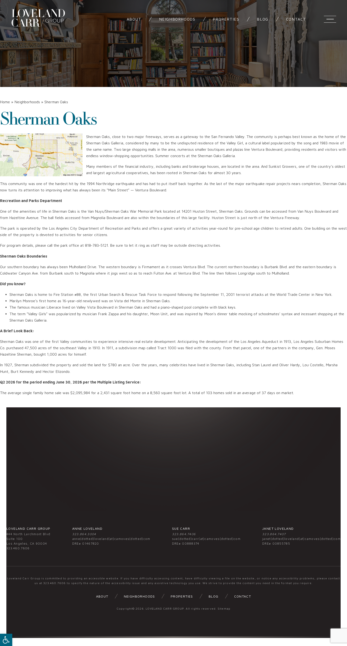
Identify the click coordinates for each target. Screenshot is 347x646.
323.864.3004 (84, 534)
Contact (242, 596)
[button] (6, 640)
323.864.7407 (274, 534)
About (102, 596)
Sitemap (224, 608)
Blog (214, 596)
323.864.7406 (184, 534)
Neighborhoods (139, 596)
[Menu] (330, 19)
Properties (182, 596)
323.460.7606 (18, 548)
